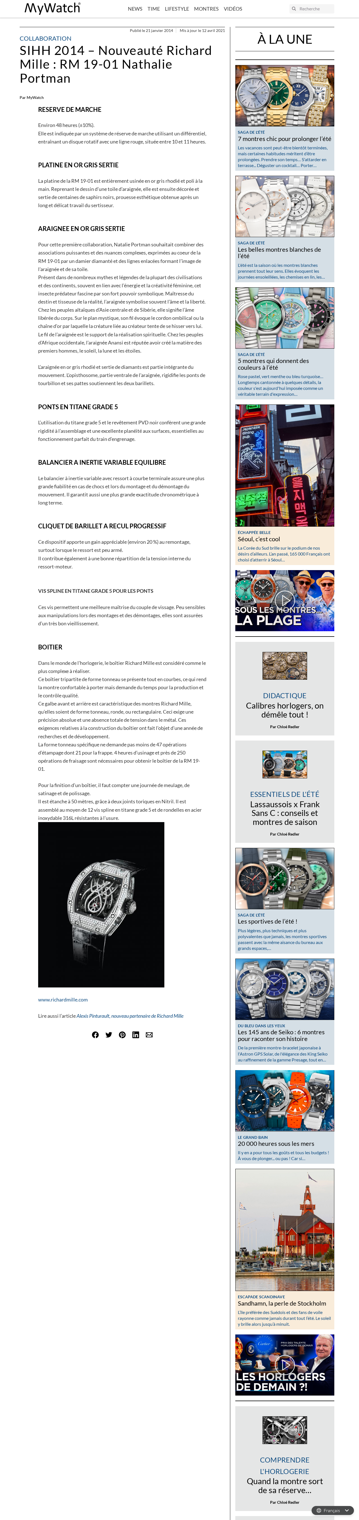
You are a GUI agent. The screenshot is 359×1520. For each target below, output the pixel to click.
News (135, 9)
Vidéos (233, 9)
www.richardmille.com (63, 999)
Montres (206, 9)
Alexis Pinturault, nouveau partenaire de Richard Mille (130, 1016)
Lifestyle (177, 9)
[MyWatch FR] (53, 9)
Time (154, 9)
